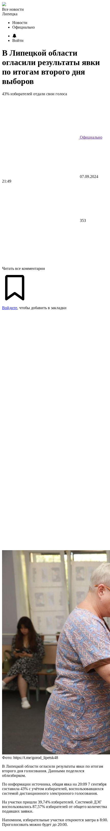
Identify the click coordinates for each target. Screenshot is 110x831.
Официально (90, 137)
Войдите (9, 308)
